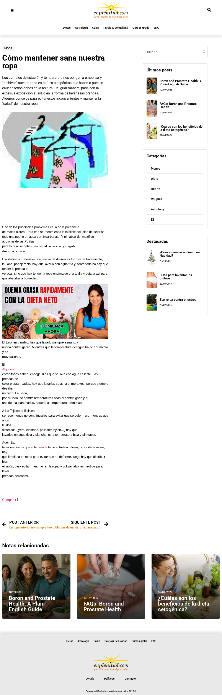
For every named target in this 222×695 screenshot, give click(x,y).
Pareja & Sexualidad (115, 27)
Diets (154, 178)
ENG (156, 27)
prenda (42, 447)
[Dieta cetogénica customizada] (55, 337)
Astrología (81, 27)
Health (155, 189)
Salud (95, 27)
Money (155, 168)
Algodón (8, 369)
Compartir (9, 500)
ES (153, 219)
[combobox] (174, 52)
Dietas (67, 27)
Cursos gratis (140, 27)
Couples (156, 199)
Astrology (157, 209)
